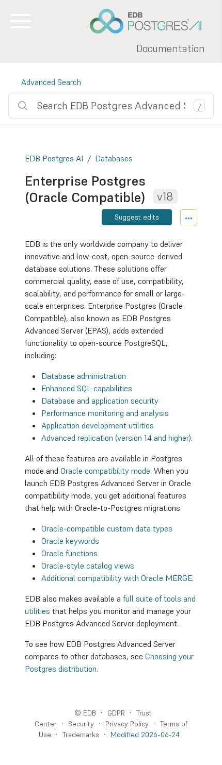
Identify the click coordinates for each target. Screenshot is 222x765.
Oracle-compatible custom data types (106, 528)
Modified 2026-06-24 (145, 734)
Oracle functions (69, 553)
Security (81, 723)
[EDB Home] (151, 21)
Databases (114, 158)
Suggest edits (137, 217)
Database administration (83, 376)
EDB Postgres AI (54, 158)
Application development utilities (97, 425)
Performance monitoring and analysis (105, 413)
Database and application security (99, 400)
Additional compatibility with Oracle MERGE (116, 578)
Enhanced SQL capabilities (86, 388)
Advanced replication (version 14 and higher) (116, 438)
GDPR (116, 713)
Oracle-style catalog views (87, 565)
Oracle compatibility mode (105, 470)
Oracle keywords (70, 541)
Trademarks (80, 734)
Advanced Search (51, 82)
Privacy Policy (127, 723)
